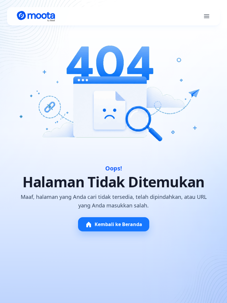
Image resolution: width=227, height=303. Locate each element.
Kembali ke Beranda (118, 224)
